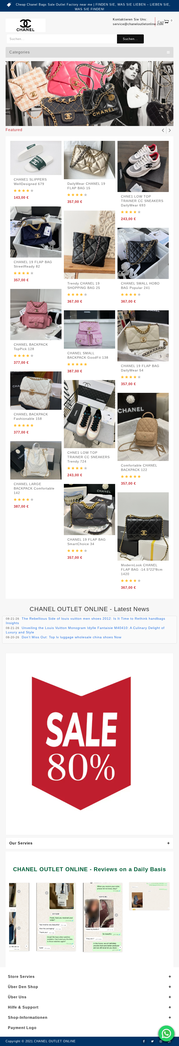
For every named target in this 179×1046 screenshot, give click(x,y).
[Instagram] (161, 1042)
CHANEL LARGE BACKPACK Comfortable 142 (34, 488)
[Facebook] (144, 1042)
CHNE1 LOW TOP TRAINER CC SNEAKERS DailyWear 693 (142, 201)
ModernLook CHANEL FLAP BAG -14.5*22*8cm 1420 (142, 569)
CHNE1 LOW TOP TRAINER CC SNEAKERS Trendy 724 (88, 457)
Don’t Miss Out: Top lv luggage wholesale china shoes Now (71, 637)
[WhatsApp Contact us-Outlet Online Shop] (166, 1033)
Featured (14, 130)
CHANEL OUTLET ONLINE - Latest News (89, 609)
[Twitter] (152, 1042)
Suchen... (130, 39)
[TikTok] (169, 1042)
